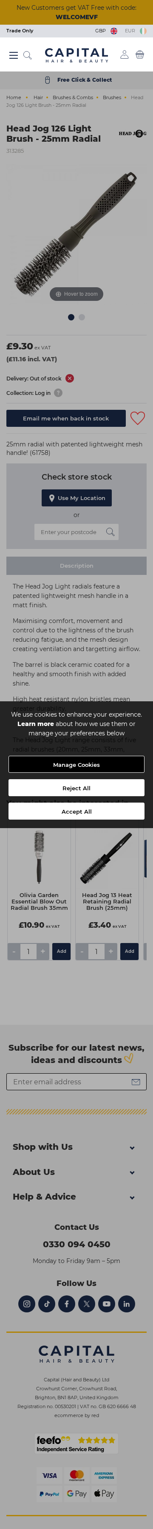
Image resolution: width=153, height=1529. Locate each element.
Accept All (77, 811)
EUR (131, 31)
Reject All (76, 788)
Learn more (35, 724)
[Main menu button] (13, 55)
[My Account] (124, 54)
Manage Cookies (76, 764)
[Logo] (76, 54)
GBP (101, 31)
